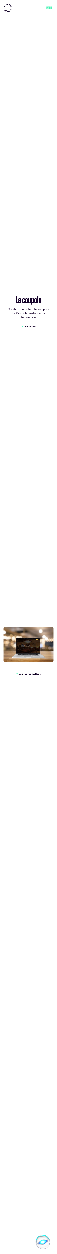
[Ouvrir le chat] (43, 1242)
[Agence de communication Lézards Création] (8, 8)
